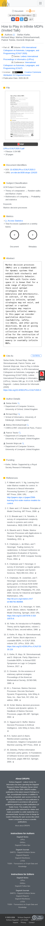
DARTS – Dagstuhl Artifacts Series (22, 852)
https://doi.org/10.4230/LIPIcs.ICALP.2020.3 (22, 390)
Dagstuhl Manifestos (22, 858)
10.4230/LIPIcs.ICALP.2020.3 (22, 169)
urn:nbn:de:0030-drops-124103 (24, 172)
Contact (31, 922)
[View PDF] (22, 115)
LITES (22, 861)
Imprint (15, 922)
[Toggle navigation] (40, 3)
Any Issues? (40, 917)
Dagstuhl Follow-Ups (22, 845)
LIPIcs (22, 839)
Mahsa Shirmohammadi (27, 37)
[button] (31, 19)
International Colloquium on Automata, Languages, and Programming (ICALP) (21, 65)
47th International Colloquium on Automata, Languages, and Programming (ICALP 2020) (21, 50)
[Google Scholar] (38, 511)
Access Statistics (15, 221)
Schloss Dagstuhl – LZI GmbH (29, 917)
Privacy (23, 922)
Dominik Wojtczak (25, 40)
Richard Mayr (8, 37)
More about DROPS (22, 826)
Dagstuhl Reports (22, 855)
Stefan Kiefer (23, 34)
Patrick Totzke (8, 40)
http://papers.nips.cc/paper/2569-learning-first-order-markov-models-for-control (24, 500)
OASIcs (22, 842)
